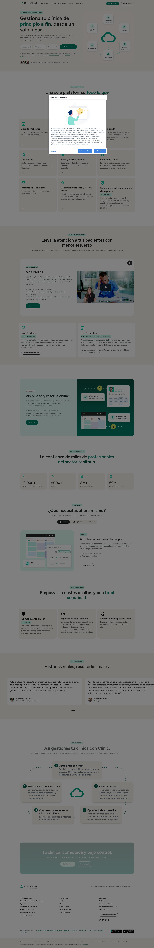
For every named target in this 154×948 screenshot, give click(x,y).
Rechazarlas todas (85, 151)
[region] (78, 124)
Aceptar (99, 151)
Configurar (53, 151)
